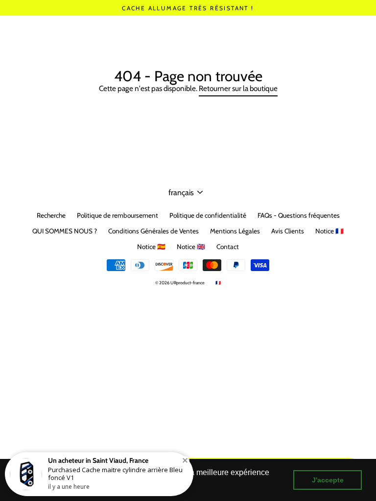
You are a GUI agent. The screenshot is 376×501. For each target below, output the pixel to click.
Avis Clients (287, 231)
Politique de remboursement (117, 215)
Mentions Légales (235, 231)
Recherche (51, 215)
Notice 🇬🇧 (191, 246)
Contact (227, 246)
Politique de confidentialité (207, 215)
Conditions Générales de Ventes (153, 231)
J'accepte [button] (328, 480)
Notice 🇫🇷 (329, 231)
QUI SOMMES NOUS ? (64, 231)
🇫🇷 (218, 282)
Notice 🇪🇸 (151, 246)
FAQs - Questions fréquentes (299, 215)
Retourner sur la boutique (238, 88)
